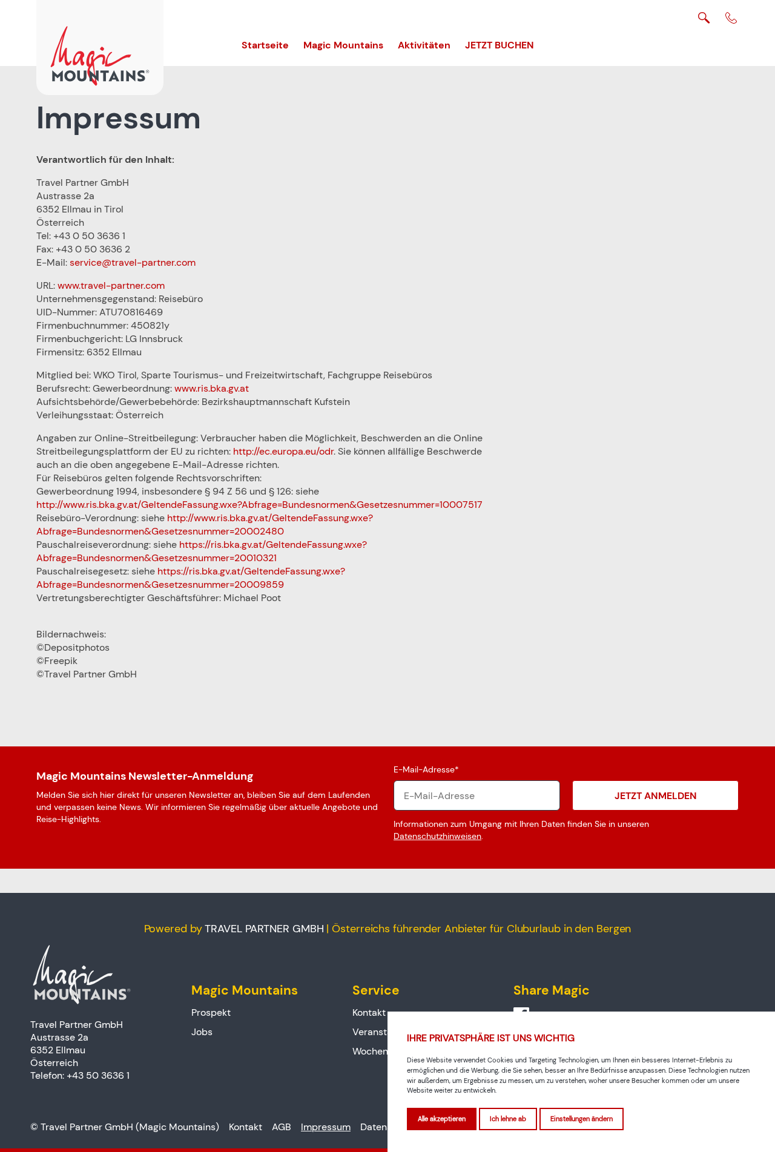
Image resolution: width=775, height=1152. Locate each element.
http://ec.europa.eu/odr (283, 451)
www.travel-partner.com (111, 285)
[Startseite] (99, 47)
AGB (281, 1127)
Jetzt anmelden (656, 795)
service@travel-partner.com (133, 262)
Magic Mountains (343, 45)
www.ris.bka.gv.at (211, 388)
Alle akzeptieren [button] (442, 1118)
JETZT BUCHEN (499, 45)
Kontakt (369, 1013)
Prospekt (211, 1013)
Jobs (202, 1032)
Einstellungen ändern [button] (581, 1118)
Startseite (265, 45)
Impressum (326, 1127)
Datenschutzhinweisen (437, 836)
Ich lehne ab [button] (508, 1118)
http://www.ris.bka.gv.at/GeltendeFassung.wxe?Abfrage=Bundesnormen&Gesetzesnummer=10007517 (259, 504)
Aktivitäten (424, 45)
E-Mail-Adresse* (426, 769)
